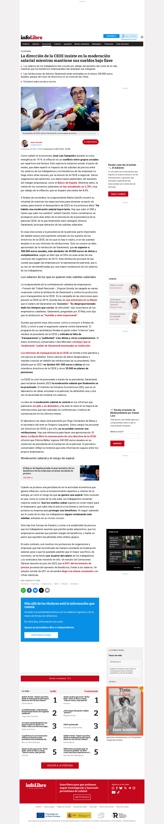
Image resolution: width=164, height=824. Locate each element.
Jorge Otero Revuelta (30, 716)
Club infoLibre (122, 44)
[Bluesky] (120, 788)
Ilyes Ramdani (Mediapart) (73, 755)
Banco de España (67, 182)
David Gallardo (27, 703)
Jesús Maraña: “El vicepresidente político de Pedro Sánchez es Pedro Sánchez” (115, 556)
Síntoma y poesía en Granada (117, 315)
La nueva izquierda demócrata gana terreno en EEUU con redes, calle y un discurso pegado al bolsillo (36, 725)
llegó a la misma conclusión (77, 571)
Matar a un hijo (116, 285)
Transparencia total (128, 39)
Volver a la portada (60, 765)
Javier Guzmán (36, 142)
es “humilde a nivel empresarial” (58, 315)
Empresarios (46, 584)
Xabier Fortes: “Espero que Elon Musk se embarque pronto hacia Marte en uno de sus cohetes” (35, 699)
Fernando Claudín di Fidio (73, 728)
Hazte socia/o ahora (41, 635)
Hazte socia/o (82, 797)
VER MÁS (137, 567)
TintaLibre (108, 44)
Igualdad (68, 44)
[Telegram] (129, 788)
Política (26, 44)
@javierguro (37, 145)
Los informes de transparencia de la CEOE (45, 352)
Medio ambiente (82, 44)
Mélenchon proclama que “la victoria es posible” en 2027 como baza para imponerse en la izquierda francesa (77, 751)
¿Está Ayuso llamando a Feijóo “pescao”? (76, 712)
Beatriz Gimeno (116, 288)
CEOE (56, 584)
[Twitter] (125, 788)
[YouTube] (113, 792)
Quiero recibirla (118, 194)
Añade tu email (117, 431)
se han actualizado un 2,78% (75, 186)
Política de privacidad (106, 807)
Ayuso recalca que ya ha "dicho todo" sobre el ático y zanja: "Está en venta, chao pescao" (35, 751)
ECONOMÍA (26, 51)
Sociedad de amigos (80, 807)
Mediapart (96, 44)
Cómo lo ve (113, 532)
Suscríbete (111, 36)
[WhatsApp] (113, 788)
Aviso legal (93, 807)
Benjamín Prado (70, 716)
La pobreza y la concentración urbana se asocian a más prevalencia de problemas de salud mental (34, 738)
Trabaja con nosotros (64, 807)
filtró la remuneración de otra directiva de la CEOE (67, 436)
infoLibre (25, 755)
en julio (36, 406)
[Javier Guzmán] (25, 143)
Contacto (38, 807)
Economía (46, 44)
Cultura (57, 44)
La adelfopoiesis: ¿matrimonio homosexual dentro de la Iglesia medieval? (35, 711)
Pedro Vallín (114, 319)
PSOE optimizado (71, 724)
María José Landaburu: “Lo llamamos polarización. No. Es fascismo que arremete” (115, 542)
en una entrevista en (75, 300)
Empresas (35, 584)
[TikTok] (118, 792)
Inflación (64, 584)
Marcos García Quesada (31, 742)
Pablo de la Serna (28, 729)
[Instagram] (134, 788)
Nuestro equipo (49, 807)
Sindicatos (75, 584)
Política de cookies (122, 807)
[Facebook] (117, 788)
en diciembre (51, 406)
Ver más (112, 682)
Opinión (35, 44)
